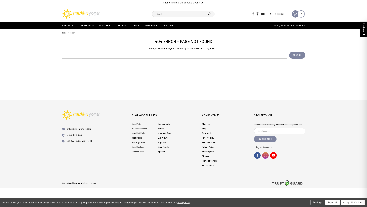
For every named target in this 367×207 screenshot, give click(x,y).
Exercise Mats (164, 124)
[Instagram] (257, 14)
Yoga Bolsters (138, 147)
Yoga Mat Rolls (138, 133)
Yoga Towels (163, 147)
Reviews (363, 27)
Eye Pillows (163, 138)
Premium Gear (138, 151)
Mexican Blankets (139, 128)
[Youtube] (263, 14)
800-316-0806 (298, 25)
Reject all (332, 202)
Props (121, 25)
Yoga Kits (162, 142)
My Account (279, 14)
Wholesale (151, 25)
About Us (168, 25)
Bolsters (104, 25)
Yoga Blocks (137, 138)
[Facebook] (253, 14)
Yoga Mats (67, 25)
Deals (136, 25)
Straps (161, 128)
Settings (317, 202)
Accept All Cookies (353, 202)
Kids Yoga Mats (138, 142)
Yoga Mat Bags (164, 133)
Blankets (86, 25)
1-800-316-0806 (74, 135)
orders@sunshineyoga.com (79, 129)
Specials (161, 151)
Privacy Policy (183, 202)
